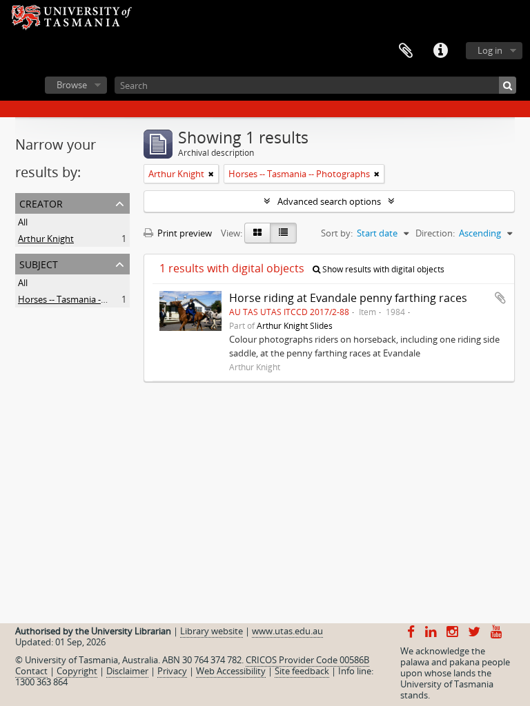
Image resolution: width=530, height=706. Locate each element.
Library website (211, 631)
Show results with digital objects (382, 269)
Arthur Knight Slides (295, 325)
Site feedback (302, 671)
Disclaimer (127, 671)
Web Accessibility (231, 671)
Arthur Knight (46, 238)
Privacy (172, 671)
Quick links (440, 51)
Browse (72, 85)
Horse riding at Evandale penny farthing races (348, 297)
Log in (490, 50)
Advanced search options (329, 201)
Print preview (183, 233)
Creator (41, 202)
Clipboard (406, 51)
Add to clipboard (500, 298)
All (23, 222)
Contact (31, 671)
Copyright (77, 671)
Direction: (435, 233)
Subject (38, 263)
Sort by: (337, 233)
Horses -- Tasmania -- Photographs (88, 299)
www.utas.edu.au (287, 631)
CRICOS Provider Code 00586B (307, 660)
